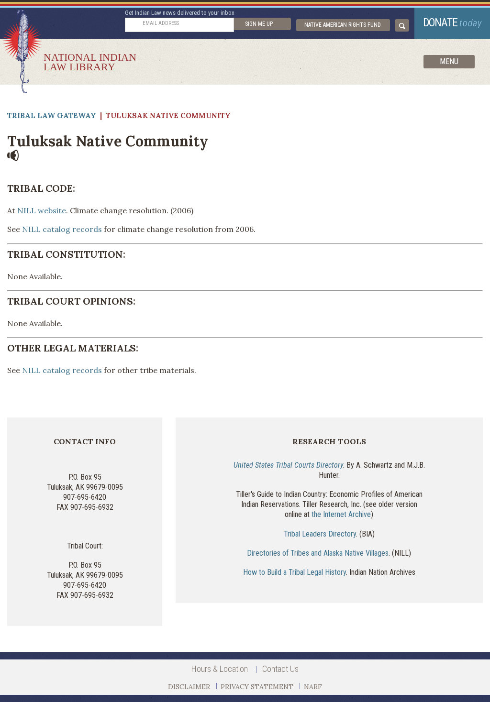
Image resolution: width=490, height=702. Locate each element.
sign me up (259, 24)
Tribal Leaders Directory (320, 533)
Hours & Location (219, 669)
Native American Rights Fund (342, 25)
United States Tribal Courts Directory (288, 465)
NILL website (41, 210)
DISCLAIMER (189, 686)
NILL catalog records (62, 229)
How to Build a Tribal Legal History (294, 572)
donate (452, 22)
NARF (313, 686)
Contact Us (280, 669)
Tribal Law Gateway (51, 115)
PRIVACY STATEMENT (257, 686)
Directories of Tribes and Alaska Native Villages (318, 553)
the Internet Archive (341, 514)
